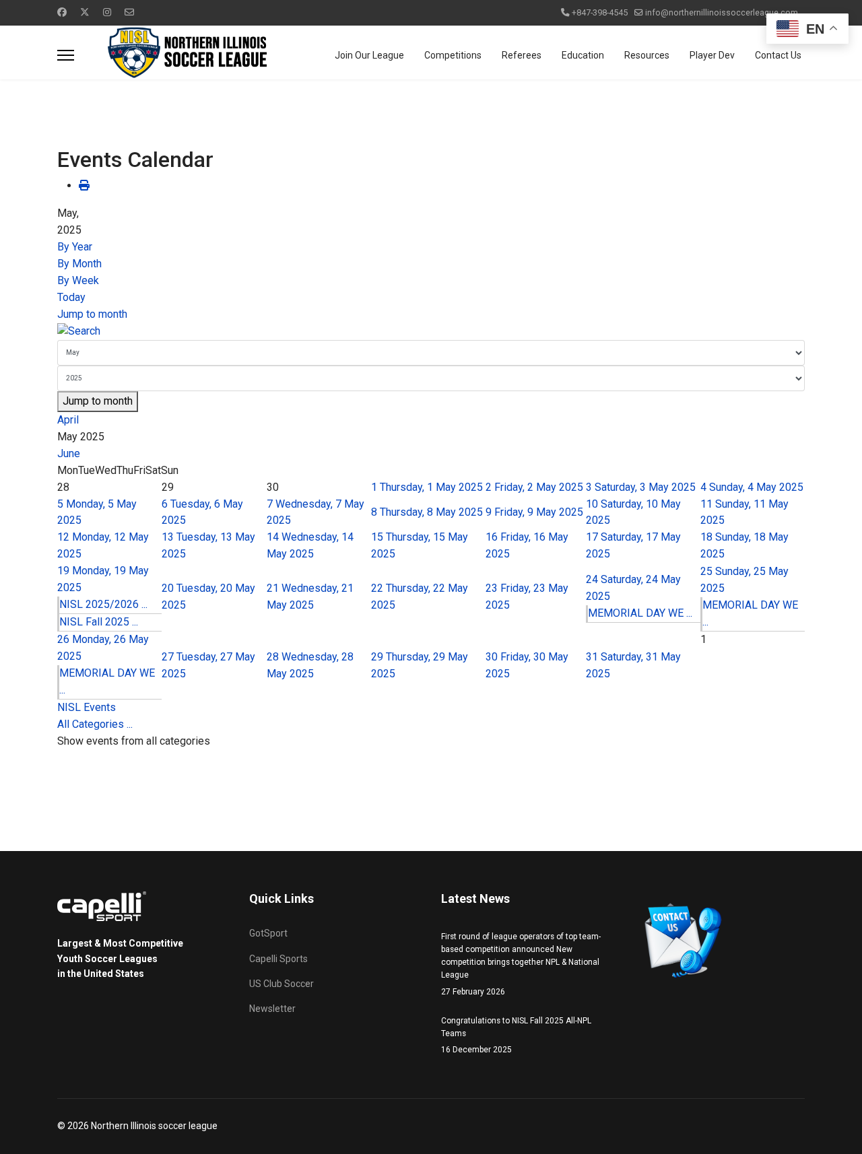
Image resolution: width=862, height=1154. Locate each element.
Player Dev (712, 55)
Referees (521, 55)
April (68, 419)
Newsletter (272, 1008)
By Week (78, 280)
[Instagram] (107, 12)
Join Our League (369, 55)
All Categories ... (95, 724)
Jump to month (92, 314)
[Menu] (65, 55)
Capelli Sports (278, 958)
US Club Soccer (281, 983)
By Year (74, 246)
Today (71, 297)
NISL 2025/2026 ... (103, 604)
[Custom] (129, 12)
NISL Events (86, 707)
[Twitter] (85, 12)
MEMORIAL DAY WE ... (640, 613)
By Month (79, 263)
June (68, 453)
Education (583, 55)
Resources (646, 55)
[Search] (431, 331)
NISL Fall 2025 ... (98, 621)
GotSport (268, 933)
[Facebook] (62, 12)
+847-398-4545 (600, 12)
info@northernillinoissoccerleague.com (721, 12)
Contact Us (778, 55)
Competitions (453, 55)
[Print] (84, 185)
